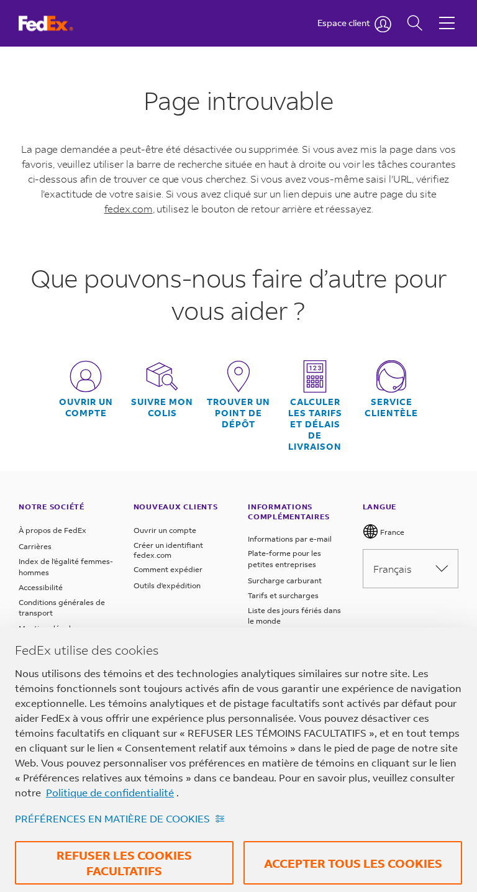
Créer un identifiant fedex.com (168, 550)
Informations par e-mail (290, 539)
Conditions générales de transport (62, 608)
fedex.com (128, 208)
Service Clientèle (391, 407)
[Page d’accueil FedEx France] (57, 23)
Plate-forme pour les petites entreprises (284, 558)
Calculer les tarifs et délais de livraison (315, 424)
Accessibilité (41, 587)
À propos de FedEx (52, 530)
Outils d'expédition (167, 585)
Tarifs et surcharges (283, 595)
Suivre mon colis (162, 407)
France (391, 532)
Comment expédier (168, 569)
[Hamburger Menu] (446, 13)
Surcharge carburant (285, 580)
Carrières (35, 546)
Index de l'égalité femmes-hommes (66, 567)
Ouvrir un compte (86, 407)
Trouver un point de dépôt (238, 413)
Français (392, 568)
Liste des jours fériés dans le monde (294, 616)
